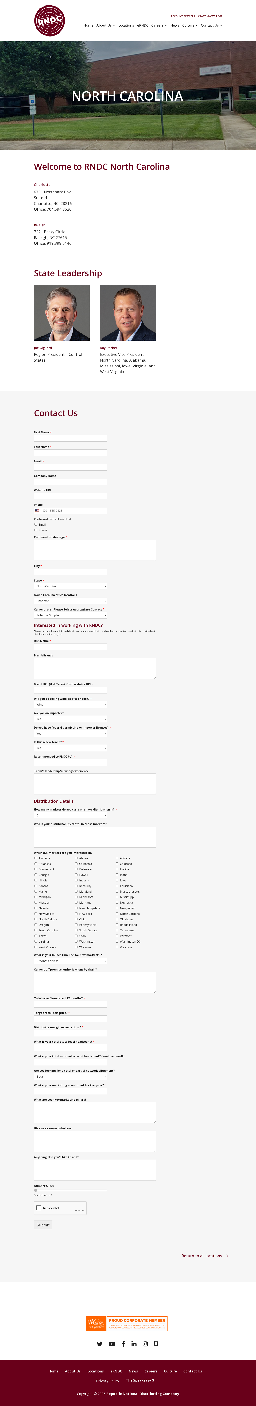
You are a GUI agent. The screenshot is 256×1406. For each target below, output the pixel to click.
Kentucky (85, 886)
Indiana (84, 880)
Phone (38, 505)
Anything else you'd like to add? (56, 1157)
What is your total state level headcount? (64, 1042)
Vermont (125, 936)
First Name (43, 432)
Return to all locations (202, 1255)
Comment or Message (50, 537)
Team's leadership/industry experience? (62, 771)
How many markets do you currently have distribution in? (75, 809)
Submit (43, 1224)
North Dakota (48, 919)
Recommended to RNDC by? (54, 756)
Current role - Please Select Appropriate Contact (69, 609)
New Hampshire (89, 908)
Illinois (43, 880)
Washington (87, 941)
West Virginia (47, 947)
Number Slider (44, 1186)
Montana (85, 902)
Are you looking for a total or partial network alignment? (74, 1071)
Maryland (85, 891)
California (85, 864)
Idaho (123, 875)
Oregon (44, 925)
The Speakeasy (138, 1380)
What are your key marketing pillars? (60, 1100)
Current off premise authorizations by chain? (65, 969)
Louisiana (126, 886)
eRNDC (142, 26)
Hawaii (83, 875)
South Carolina (48, 930)
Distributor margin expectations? (58, 1027)
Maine (43, 891)
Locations (126, 26)
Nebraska (126, 902)
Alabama (44, 858)
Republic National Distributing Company (142, 1393)
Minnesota (86, 897)
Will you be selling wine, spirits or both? (63, 699)
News (174, 26)
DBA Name (42, 641)
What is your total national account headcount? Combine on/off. (80, 1056)
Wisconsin (85, 947)
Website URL (43, 490)
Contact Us (210, 26)
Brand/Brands (43, 655)
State (39, 580)
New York (85, 914)
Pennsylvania (87, 925)
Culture (188, 26)
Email (39, 461)
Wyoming (126, 947)
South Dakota (88, 930)
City (38, 566)
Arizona (125, 858)
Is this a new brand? (49, 742)
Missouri (44, 902)
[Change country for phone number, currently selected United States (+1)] (38, 510)
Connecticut (46, 869)
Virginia (44, 941)
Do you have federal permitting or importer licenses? (72, 727)
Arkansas (45, 864)
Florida (124, 869)
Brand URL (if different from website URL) (63, 684)
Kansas (43, 886)
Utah (82, 936)
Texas (42, 936)
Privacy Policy (107, 1380)
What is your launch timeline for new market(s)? (68, 955)
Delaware (85, 869)
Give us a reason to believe (53, 1128)
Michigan (45, 897)
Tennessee (127, 930)
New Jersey (127, 908)
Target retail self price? (52, 1013)
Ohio (82, 919)
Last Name (43, 447)
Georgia (44, 875)
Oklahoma (126, 919)
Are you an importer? (49, 713)
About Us (104, 26)
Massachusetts (130, 891)
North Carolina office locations (55, 595)
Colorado (126, 864)
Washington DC (130, 941)
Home (88, 26)
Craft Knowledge (210, 16)
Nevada (44, 908)
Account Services (183, 16)
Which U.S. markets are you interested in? (63, 853)
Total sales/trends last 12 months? (59, 998)
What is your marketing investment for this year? (70, 1085)
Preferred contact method (52, 519)
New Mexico (47, 914)
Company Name (45, 476)
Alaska (83, 858)
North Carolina (130, 914)
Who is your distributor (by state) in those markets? (70, 824)
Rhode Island (128, 925)
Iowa (123, 880)
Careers (157, 26)
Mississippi (127, 897)
